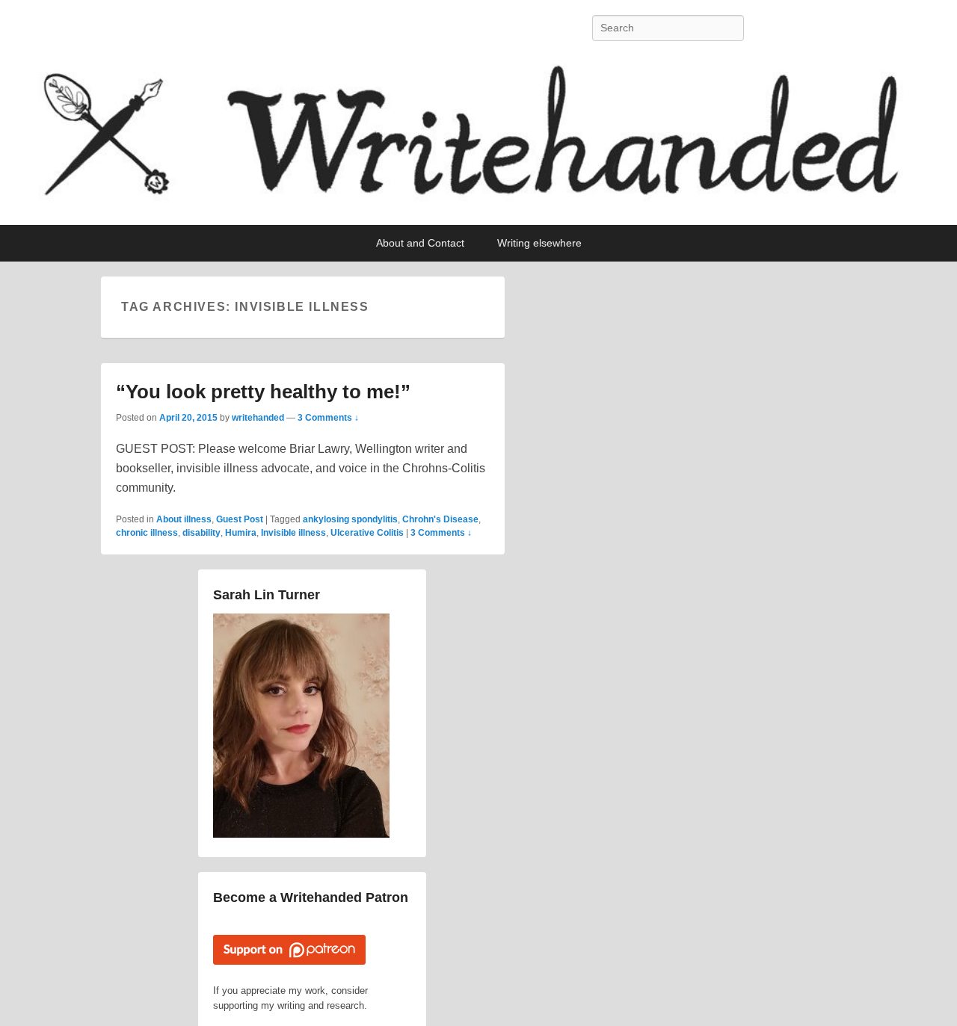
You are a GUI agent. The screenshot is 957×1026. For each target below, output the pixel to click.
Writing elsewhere (539, 243)
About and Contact (420, 243)
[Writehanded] (478, 141)
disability (201, 533)
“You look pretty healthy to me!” (263, 391)
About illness (184, 519)
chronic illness (147, 533)
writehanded (258, 417)
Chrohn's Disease (440, 519)
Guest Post (239, 519)
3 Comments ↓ (328, 417)
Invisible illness (293, 533)
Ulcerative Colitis (367, 533)
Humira (240, 533)
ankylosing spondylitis (350, 519)
